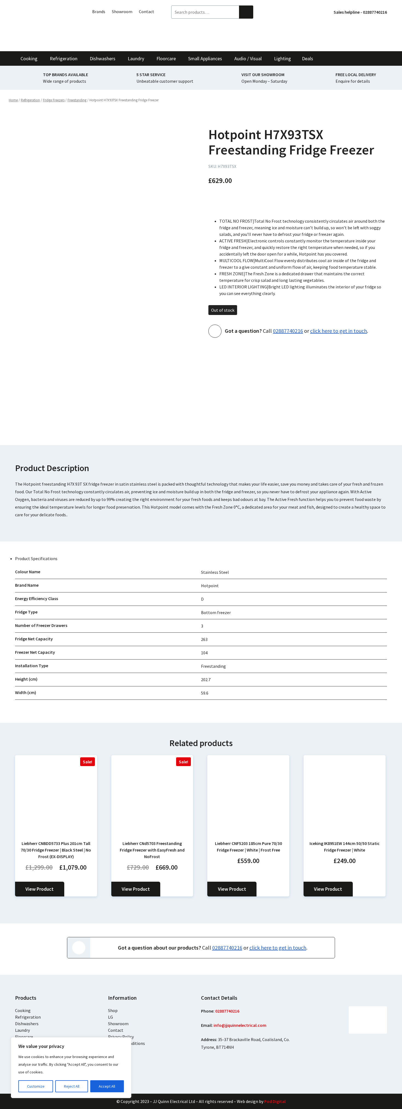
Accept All (107, 1086)
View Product (39, 889)
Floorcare (24, 1036)
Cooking (23, 1010)
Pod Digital (275, 1101)
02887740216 (288, 330)
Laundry (22, 1030)
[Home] (45, 25)
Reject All (71, 1086)
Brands (98, 11)
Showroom (122, 11)
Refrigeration (28, 1017)
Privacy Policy (121, 1036)
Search (246, 12)
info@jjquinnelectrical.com (240, 1025)
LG (110, 1017)
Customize (36, 1086)
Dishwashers (27, 1023)
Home (13, 100)
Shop (113, 1010)
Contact (146, 11)
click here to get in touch (338, 330)
